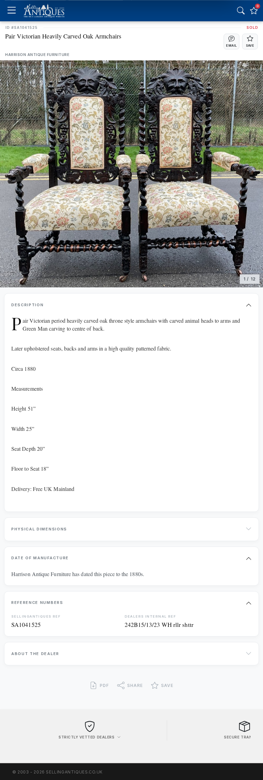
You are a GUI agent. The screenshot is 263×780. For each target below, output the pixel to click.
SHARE (135, 685)
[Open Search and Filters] (241, 10)
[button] (231, 41)
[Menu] (11, 11)
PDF (104, 685)
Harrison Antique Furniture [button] (37, 55)
